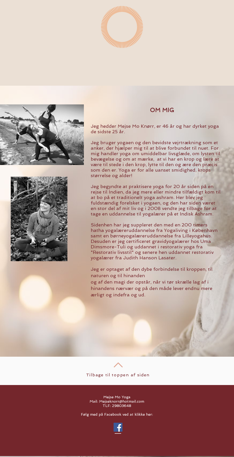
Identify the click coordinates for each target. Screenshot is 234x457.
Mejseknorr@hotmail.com (121, 401)
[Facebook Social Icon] (118, 427)
